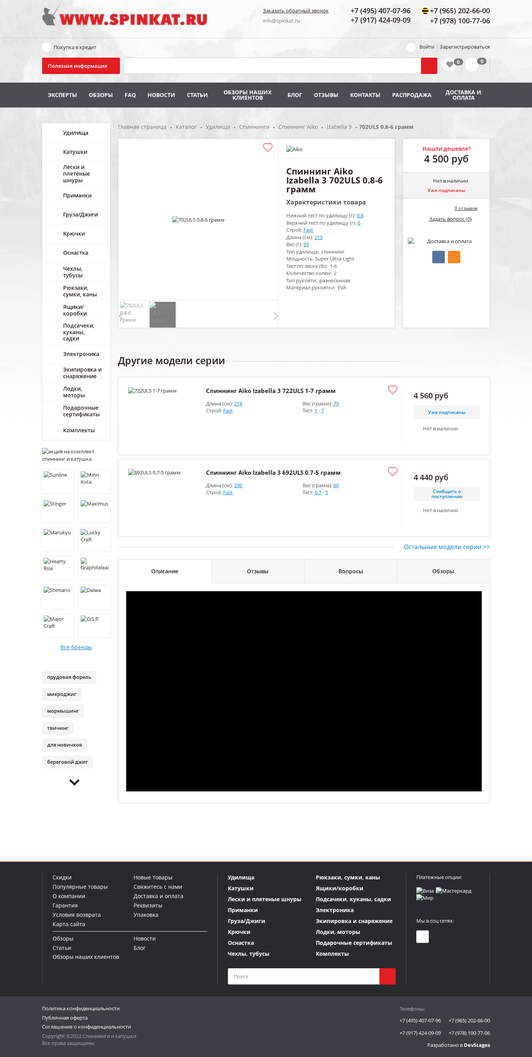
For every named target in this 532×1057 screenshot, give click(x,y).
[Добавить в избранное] (268, 148)
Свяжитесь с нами (158, 886)
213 (318, 237)
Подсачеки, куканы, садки (79, 332)
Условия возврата (77, 914)
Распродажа (412, 95)
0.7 (318, 492)
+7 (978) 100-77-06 (469, 1032)
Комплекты (79, 430)
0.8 (360, 215)
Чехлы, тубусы (73, 272)
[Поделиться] (438, 257)
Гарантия (65, 905)
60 (336, 485)
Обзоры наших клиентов (247, 94)
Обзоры (101, 95)
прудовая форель (69, 676)
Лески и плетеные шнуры (76, 173)
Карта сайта (69, 924)
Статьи (197, 95)
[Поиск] (429, 66)
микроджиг (61, 694)
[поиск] (387, 976)
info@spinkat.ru (281, 20)
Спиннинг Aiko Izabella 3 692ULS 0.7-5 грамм (273, 472)
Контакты (365, 95)
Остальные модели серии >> (447, 547)
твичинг (58, 727)
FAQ (130, 95)
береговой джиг (67, 761)
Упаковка (146, 914)
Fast (308, 229)
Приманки (77, 195)
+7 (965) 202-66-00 (469, 1020)
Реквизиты (148, 905)
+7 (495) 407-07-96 (420, 1020)
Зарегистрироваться (465, 46)
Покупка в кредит (75, 47)
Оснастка (75, 252)
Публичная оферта (65, 1017)
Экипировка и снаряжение (82, 373)
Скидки (62, 877)
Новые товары (153, 877)
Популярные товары (80, 886)
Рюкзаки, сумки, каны (80, 291)
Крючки (74, 233)
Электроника (81, 354)
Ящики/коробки (75, 310)
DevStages (477, 1044)
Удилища (75, 132)
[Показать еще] (76, 782)
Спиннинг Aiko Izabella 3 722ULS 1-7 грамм (271, 390)
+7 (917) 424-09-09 (420, 1032)
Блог (294, 95)
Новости (161, 95)
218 (238, 403)
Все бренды (76, 647)
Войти (426, 46)
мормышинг (63, 710)
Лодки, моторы (74, 392)
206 (238, 485)
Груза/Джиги (80, 214)
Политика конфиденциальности (81, 1008)
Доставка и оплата (463, 94)
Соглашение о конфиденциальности (86, 1026)
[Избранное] (449, 64)
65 (306, 244)
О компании (69, 896)
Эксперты (62, 95)
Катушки (75, 151)
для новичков (64, 744)
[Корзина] (476, 66)
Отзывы (326, 95)
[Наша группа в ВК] (422, 936)
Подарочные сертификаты (81, 411)
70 (336, 403)
